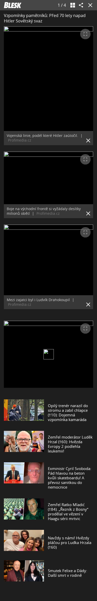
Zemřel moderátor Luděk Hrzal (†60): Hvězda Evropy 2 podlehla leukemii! (70, 444)
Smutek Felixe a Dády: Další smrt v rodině (67, 573)
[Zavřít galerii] (89, 5)
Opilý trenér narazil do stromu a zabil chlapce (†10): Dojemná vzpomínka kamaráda (68, 412)
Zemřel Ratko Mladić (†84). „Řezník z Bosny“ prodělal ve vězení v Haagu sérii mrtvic (68, 511)
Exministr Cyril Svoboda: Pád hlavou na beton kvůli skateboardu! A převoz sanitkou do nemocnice (69, 478)
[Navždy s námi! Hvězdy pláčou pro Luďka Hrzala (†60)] (24, 542)
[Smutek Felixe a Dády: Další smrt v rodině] (24, 573)
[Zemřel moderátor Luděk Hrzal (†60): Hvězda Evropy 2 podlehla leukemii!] (24, 444)
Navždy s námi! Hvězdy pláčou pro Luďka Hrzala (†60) (69, 542)
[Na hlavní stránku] (12, 5)
